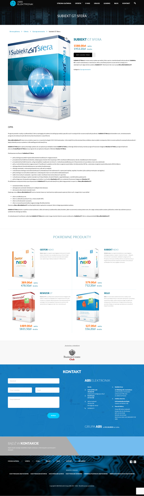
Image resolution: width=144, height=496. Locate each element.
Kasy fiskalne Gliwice (56, 473)
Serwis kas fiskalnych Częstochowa (122, 473)
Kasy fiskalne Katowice (39, 473)
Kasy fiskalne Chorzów (74, 473)
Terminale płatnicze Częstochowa (96, 473)
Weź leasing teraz (83, 55)
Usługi (97, 3)
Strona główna (64, 3)
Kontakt (126, 3)
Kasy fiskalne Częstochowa (19, 473)
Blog (116, 3)
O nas (87, 3)
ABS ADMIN (81, 461)
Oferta (78, 3)
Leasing (107, 3)
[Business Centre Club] (72, 354)
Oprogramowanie (38, 31)
